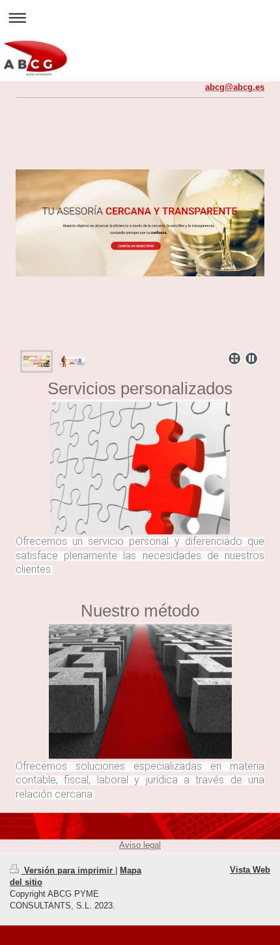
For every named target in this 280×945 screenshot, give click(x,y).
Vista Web (250, 870)
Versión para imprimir (68, 870)
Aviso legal (140, 845)
